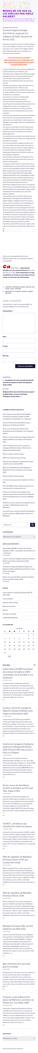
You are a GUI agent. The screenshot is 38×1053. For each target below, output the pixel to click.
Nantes (24, 291)
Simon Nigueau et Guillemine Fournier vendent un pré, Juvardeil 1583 (17, 470)
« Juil (9, 656)
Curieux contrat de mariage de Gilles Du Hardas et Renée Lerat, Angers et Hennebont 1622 (18, 439)
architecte (9, 291)
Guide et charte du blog (16, 454)
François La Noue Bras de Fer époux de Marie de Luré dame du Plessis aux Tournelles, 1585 (18, 1000)
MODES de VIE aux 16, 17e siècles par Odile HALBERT (18, 14)
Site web (5, 356)
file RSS (6, 665)
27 (19, 649)
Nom (5, 337)
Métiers (5, 610)
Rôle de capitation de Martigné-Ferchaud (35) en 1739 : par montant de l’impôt (17, 860)
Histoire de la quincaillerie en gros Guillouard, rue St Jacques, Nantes (18, 431)
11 (9, 642)
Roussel (8, 293)
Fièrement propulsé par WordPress (13, 1048)
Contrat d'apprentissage (15, 287)
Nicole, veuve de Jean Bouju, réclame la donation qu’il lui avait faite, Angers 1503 (18, 788)
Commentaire (8, 311)
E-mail (5, 346)
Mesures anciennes (9, 606)
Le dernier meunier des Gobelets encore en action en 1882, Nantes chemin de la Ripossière (19, 505)
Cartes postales (8, 599)
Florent (18, 291)
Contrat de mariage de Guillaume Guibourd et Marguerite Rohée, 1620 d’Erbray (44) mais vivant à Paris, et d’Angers (19, 569)
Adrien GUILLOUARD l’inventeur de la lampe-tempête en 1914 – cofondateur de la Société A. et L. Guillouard (17, 416)
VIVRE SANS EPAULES (10, 618)
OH (17, 27)
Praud (30, 291)
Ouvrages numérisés (9, 614)
